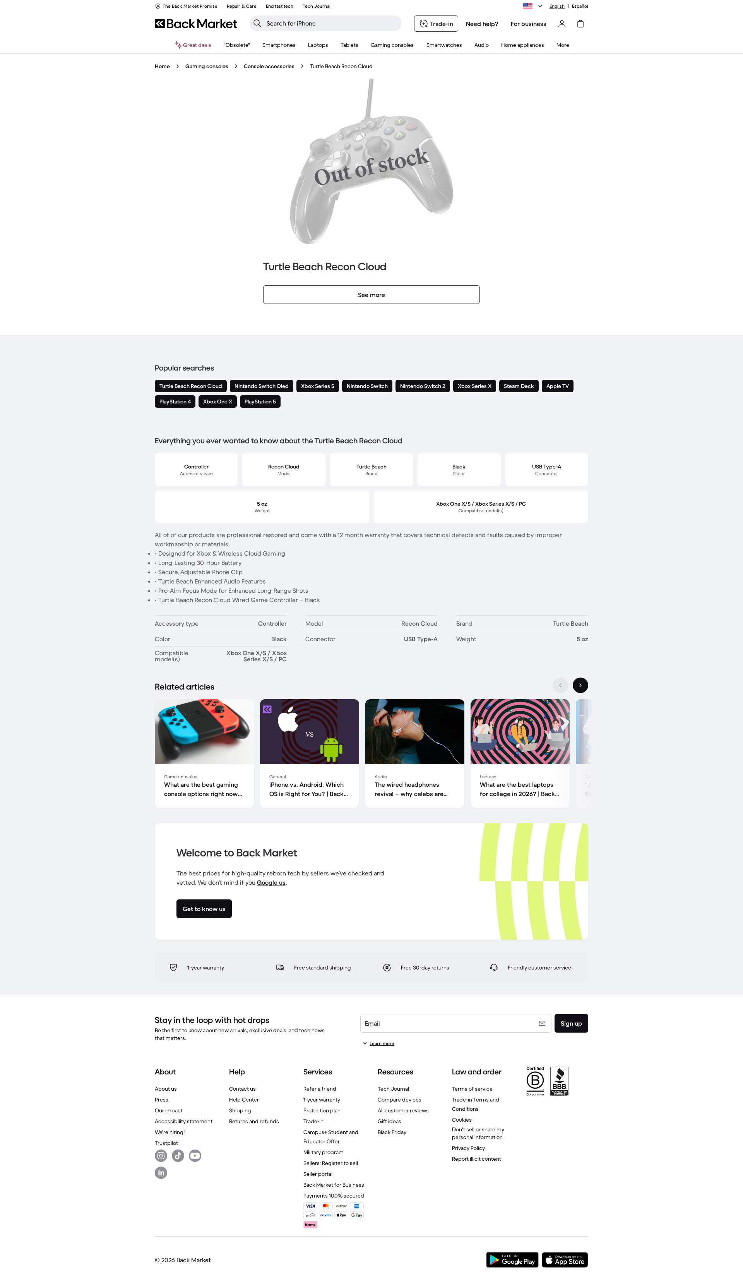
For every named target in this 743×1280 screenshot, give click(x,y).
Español (580, 6)
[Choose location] (534, 6)
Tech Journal (393, 1088)
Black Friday (392, 1132)
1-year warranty (321, 1099)
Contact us (242, 1088)
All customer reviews (403, 1110)
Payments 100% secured (333, 1195)
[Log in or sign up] (562, 23)
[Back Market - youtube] (195, 1156)
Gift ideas (389, 1121)
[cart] (580, 23)
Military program (323, 1152)
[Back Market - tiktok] (178, 1156)
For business (528, 23)
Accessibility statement (183, 1121)
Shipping (240, 1110)
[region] (371, 755)
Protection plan (322, 1110)
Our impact (169, 1110)
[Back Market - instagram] (161, 1156)
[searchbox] (332, 23)
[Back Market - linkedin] (161, 1173)
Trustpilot (166, 1142)
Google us (271, 882)
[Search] (257, 23)
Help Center (244, 1099)
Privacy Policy (468, 1147)
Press (161, 1099)
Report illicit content (476, 1158)
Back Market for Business (333, 1184)
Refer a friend (319, 1088)
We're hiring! (170, 1132)
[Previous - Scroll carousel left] (560, 685)
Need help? (482, 23)
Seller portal (317, 1173)
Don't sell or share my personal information (478, 1133)
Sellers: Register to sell (330, 1163)
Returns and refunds (254, 1121)
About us (166, 1088)
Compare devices (399, 1099)
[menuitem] (279, 44)
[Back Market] (196, 23)
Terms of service (472, 1088)
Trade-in (313, 1121)
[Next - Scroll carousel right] (580, 685)
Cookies (462, 1119)
